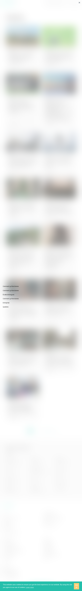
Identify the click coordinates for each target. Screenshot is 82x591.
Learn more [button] (30, 587)
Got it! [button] (76, 586)
